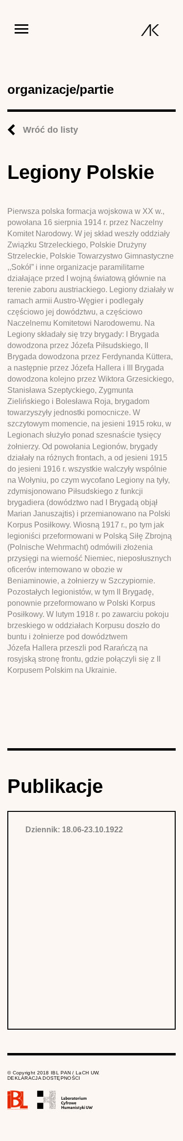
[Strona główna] (150, 30)
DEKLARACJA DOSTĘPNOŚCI (44, 1078)
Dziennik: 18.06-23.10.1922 (74, 829)
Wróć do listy (50, 130)
